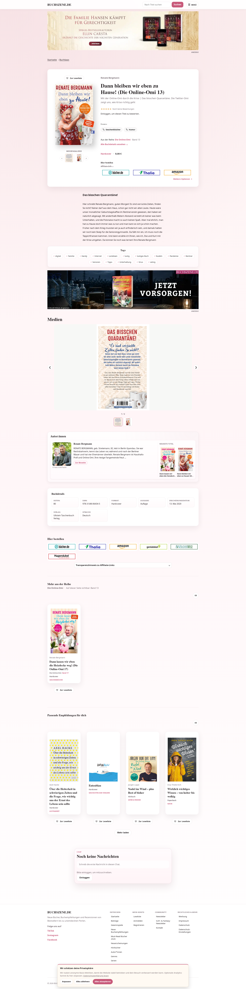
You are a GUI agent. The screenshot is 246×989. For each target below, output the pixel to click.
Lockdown (113, 256)
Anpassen (66, 981)
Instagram (52, 935)
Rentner (189, 256)
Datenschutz (184, 925)
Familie (71, 256)
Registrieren (139, 925)
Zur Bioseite (80, 462)
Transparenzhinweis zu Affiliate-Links (95, 565)
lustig (127, 256)
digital (58, 256)
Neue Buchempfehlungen (119, 930)
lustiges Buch (143, 256)
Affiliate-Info (106, 166)
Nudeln (159, 256)
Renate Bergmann (110, 77)
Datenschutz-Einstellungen (185, 930)
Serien (113, 960)
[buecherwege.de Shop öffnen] (184, 547)
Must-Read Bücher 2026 (119, 937)
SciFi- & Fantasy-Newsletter (163, 922)
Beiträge (114, 920)
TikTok (50, 930)
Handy (84, 256)
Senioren (96, 262)
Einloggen (105, 113)
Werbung (183, 916)
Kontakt (159, 927)
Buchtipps (64, 59)
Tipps (109, 262)
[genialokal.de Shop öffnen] (153, 547)
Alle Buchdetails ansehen (113, 144)
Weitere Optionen (181, 179)
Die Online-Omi (123, 139)
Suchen (177, 4)
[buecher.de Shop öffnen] (116, 172)
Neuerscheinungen (119, 943)
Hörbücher (115, 947)
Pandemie (174, 256)
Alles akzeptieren (103, 981)
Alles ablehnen (83, 981)
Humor (132, 129)
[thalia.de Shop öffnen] (146, 172)
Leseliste (137, 916)
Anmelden (138, 920)
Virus (141, 262)
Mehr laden (123, 832)
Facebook (52, 939)
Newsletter (161, 916)
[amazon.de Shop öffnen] (177, 172)
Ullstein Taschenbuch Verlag (64, 517)
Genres (114, 956)
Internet (98, 256)
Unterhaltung (125, 262)
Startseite (52, 59)
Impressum (184, 920)
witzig (152, 262)
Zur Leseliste (76, 78)
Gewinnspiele (117, 925)
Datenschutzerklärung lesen (96, 975)
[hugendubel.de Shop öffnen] (61, 556)
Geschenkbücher (113, 129)
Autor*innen (116, 952)
